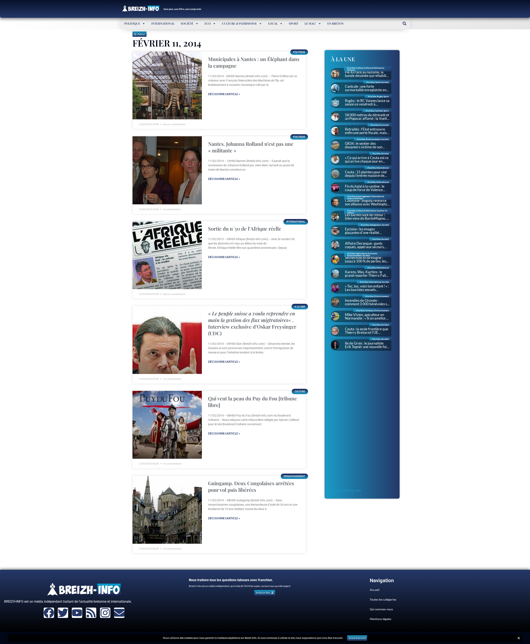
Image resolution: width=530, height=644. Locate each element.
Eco (208, 23)
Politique (132, 23)
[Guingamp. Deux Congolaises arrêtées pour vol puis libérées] (167, 510)
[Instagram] (105, 613)
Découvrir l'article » (224, 94)
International (163, 23)
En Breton (335, 23)
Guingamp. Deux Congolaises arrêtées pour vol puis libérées (251, 486)
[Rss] (91, 613)
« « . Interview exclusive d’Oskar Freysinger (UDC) (252, 323)
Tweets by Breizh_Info (346, 490)
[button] (404, 23)
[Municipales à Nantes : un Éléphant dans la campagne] (167, 85)
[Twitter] (63, 613)
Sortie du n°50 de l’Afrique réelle (244, 228)
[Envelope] (119, 613)
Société (187, 23)
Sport (293, 23)
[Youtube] (77, 613)
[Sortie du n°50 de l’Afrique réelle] (167, 255)
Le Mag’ (310, 23)
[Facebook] (49, 613)
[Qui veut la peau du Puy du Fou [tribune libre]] (167, 425)
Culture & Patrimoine (239, 23)
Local (273, 23)
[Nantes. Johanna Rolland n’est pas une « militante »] (167, 170)
